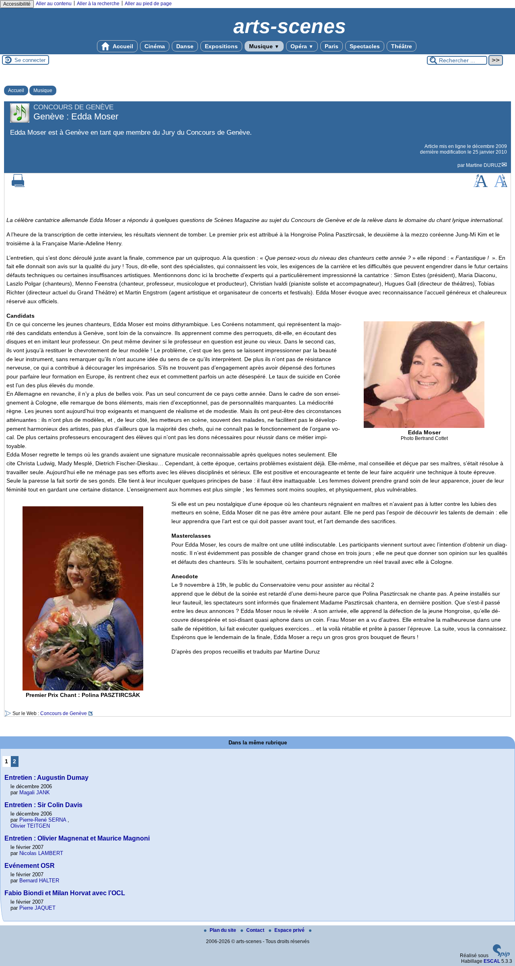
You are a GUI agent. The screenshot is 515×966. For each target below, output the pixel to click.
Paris (331, 46)
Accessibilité (17, 4)
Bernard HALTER (39, 881)
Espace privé (290, 930)
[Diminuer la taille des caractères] (500, 185)
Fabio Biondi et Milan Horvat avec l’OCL (64, 893)
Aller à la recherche (98, 3)
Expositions (221, 46)
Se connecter (29, 60)
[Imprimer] (18, 185)
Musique (264, 46)
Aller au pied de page (148, 3)
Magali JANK (34, 792)
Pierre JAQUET (37, 908)
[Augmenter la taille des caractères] (480, 185)
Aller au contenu (54, 3)
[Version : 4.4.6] (501, 955)
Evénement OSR (29, 865)
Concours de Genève (63, 713)
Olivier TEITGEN (30, 826)
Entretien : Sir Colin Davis (43, 805)
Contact (256, 930)
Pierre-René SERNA (42, 820)
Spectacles (365, 46)
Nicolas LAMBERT (41, 853)
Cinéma (154, 46)
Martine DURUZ (483, 165)
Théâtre (401, 46)
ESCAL (492, 961)
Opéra (301, 46)
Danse (185, 46)
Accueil (122, 46)
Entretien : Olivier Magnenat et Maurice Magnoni (77, 838)
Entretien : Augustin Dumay (46, 777)
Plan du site (223, 930)
